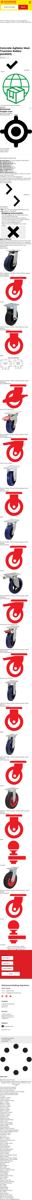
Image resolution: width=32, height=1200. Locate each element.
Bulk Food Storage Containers (9, 1130)
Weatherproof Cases (6, 1175)
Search (23, 7)
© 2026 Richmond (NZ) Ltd (8, 1038)
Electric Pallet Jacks (6, 1143)
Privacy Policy (5, 1041)
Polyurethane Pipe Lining (8, 1088)
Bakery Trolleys (5, 1103)
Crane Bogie (4, 1172)
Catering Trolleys (5, 1106)
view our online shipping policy (11, 222)
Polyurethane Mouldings (8, 1087)
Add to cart (2, 107)
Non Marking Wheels (6, 1149)
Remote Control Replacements (9, 1199)
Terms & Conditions (6, 1039)
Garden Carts (4, 1116)
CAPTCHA (5, 971)
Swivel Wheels (4, 1153)
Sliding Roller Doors (6, 1195)
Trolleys (2, 1096)
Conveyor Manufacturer (7, 1140)
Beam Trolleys (4, 1111)
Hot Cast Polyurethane (7, 1090)
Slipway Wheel (4, 1171)
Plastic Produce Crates (7, 1128)
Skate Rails (3, 1167)
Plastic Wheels (4, 1152)
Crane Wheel (4, 1174)
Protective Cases (5, 1134)
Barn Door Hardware (6, 1196)
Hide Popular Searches (7, 1181)
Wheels (7, 20)
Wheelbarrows (4, 1118)
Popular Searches (5, 1180)
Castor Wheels (4, 1147)
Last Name (5, 960)
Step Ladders (4, 1177)
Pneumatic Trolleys (6, 1112)
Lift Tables (3, 1184)
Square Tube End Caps (7, 1170)
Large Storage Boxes (6, 1124)
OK (16, 1086)
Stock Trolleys (4, 1108)
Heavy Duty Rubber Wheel (8, 1155)
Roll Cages (3, 1186)
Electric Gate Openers (7, 1198)
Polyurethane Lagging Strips (9, 1093)
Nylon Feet (3, 1178)
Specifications (4, 208)
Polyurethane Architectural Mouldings (12, 1091)
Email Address (6, 966)
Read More (3, 246)
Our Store (5, 1005)
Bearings (2, 1164)
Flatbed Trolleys (5, 1114)
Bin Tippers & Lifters (6, 1190)
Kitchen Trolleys (5, 1105)
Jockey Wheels (4, 1162)
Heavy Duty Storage (6, 1122)
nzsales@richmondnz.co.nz (13, 992)
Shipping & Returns (8, 1017)
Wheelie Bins (4, 1189)
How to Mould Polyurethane (9, 1094)
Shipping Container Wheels (8, 1158)
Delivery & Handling (6, 113)
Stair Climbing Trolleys (7, 1100)
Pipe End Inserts (5, 1168)
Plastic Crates (4, 1125)
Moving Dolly (4, 1144)
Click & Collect (4, 150)
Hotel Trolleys (4, 1102)
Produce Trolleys (5, 1097)
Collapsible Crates (5, 1133)
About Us (4, 1007)
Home (2, 20)
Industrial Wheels (5, 1150)
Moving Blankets (5, 1146)
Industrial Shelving (6, 1183)
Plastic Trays (4, 1121)
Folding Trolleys (5, 1109)
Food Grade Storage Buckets (9, 1131)
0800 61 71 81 (12, 949)
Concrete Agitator (21, 20)
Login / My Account (8, 1015)
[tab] (16, 208)
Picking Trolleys (5, 1115)
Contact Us (21, 949)
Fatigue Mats (4, 1187)
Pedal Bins (3, 1192)
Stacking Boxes (4, 1127)
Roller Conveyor (5, 1139)
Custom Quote (6, 1014)
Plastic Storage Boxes (6, 1119)
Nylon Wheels (4, 1156)
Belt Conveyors (4, 1137)
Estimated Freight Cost (8, 158)
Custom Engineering (8, 1004)
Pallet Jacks (3, 1142)
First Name (5, 955)
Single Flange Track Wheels (8, 1159)
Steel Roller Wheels (6, 1161)
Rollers (13, 20)
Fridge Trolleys (4, 1099)
